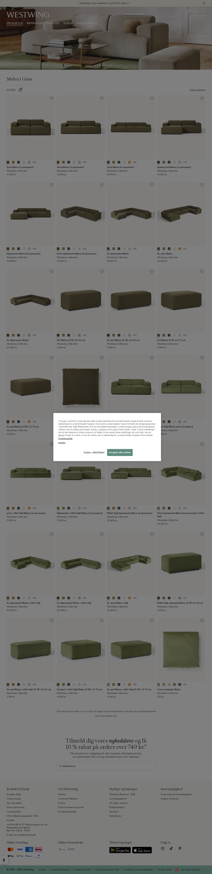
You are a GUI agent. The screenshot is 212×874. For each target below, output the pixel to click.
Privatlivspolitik (65, 438)
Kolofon (61, 443)
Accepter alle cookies (120, 452)
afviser (61, 435)
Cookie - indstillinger (94, 452)
